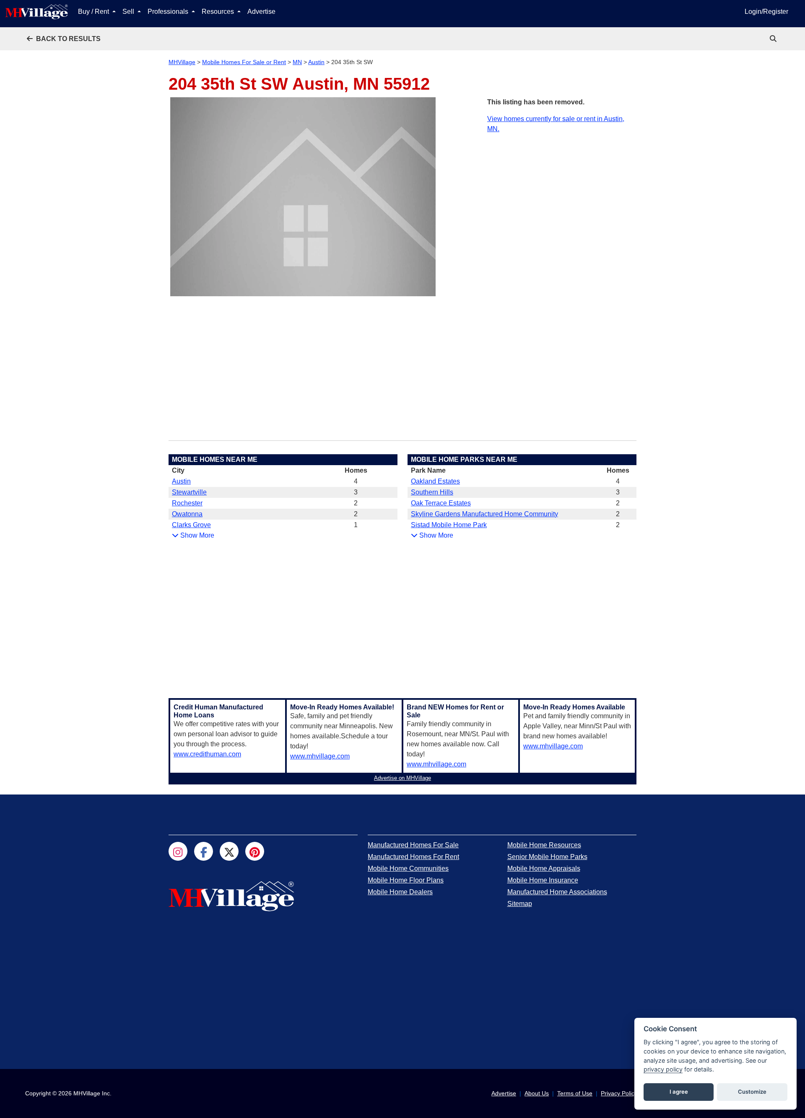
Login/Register (766, 11)
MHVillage (182, 62)
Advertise (261, 11)
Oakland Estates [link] (435, 481)
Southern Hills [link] (432, 492)
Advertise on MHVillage (402, 778)
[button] (63, 38)
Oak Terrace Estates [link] (441, 503)
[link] (774, 38)
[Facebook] (203, 851)
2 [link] (356, 503)
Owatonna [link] (187, 514)
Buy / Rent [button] (94, 11)
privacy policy (663, 1069)
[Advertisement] (561, 192)
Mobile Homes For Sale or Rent (244, 62)
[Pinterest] (254, 851)
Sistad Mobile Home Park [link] (449, 524)
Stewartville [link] (189, 492)
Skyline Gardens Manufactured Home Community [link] (484, 514)
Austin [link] (181, 481)
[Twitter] (229, 851)
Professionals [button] (169, 11)
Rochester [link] (187, 503)
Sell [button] (129, 11)
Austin (316, 62)
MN (297, 62)
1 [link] (356, 524)
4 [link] (356, 481)
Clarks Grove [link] (191, 524)
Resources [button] (219, 11)
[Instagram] (178, 851)
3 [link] (356, 492)
